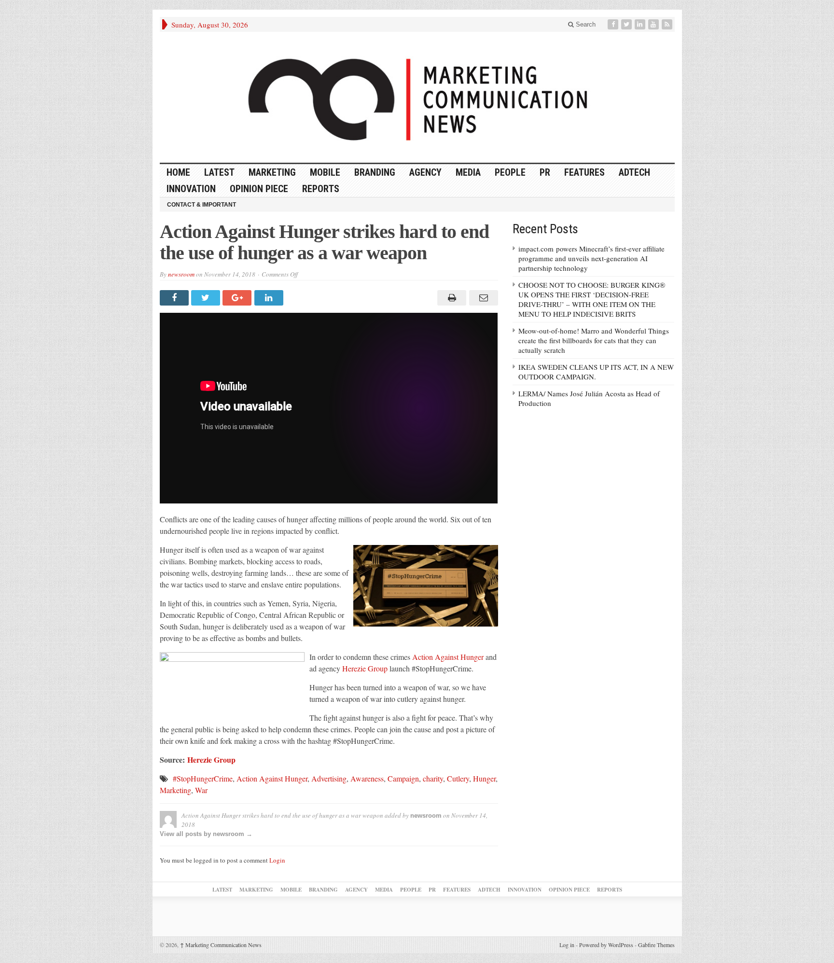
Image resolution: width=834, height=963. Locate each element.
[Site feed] (668, 24)
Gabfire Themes (656, 945)
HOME (178, 172)
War (201, 790)
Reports (320, 189)
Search (585, 24)
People (510, 172)
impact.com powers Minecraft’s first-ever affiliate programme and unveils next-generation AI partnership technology (591, 258)
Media (468, 172)
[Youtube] (654, 24)
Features (584, 172)
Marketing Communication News (221, 945)
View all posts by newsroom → (206, 833)
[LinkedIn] (641, 24)
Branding (374, 172)
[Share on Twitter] (206, 298)
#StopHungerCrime (203, 778)
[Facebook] (614, 24)
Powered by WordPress (606, 945)
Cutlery (458, 778)
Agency (425, 172)
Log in (566, 945)
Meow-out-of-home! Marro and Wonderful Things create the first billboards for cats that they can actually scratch (593, 340)
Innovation (191, 189)
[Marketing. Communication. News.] (417, 97)
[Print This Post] (450, 298)
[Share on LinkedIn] (270, 298)
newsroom (181, 274)
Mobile (325, 172)
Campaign (403, 778)
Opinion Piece (259, 189)
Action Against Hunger (448, 657)
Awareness (367, 778)
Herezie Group (365, 668)
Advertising (329, 778)
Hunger (484, 778)
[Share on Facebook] (175, 298)
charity (433, 778)
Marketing (272, 172)
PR (545, 172)
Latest (219, 172)
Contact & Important (201, 204)
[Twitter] (627, 24)
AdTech (634, 172)
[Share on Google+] (238, 298)
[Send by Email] (482, 298)
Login (277, 860)
